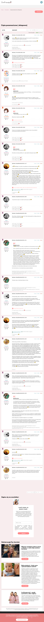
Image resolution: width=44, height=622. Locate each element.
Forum (2, 9)
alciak (6, 59)
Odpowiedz (39, 11)
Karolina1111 (6, 77)
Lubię (38, 35)
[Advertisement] (22, 18)
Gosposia (6, 346)
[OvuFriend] (6, 3)
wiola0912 (6, 247)
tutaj (15, 530)
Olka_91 (6, 93)
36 (36, 492)
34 (32, 30)
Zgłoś (41, 35)
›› (41, 30)
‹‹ (27, 492)
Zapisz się (23, 533)
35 (34, 30)
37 (37, 30)
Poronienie (7, 9)
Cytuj (35, 35)
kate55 (6, 42)
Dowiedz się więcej (24, 617)
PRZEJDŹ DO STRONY (22, 619)
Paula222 (6, 170)
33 (30, 30)
